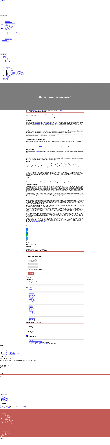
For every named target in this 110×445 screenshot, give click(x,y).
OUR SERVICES (6, 24)
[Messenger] (55, 238)
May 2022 (30, 308)
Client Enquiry (8, 39)
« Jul (27, 335)
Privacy (5, 407)
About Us (7, 20)
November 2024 (32, 291)
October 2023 (31, 299)
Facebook (37, 151)
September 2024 (32, 294)
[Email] (55, 240)
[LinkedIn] (55, 233)
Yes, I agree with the (35, 269)
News (30, 282)
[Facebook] (55, 229)
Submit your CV (8, 29)
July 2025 (30, 289)
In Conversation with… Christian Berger (36, 341)
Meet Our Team (8, 22)
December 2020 (31, 314)
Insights (3, 401)
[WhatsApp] (55, 235)
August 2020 (31, 319)
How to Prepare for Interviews (14, 32)
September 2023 (32, 300)
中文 (3, 42)
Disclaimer (10, 407)
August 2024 (31, 295)
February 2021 (31, 312)
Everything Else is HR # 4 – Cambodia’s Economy (38, 340)
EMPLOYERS (5, 37)
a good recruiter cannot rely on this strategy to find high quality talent (45, 123)
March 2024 (31, 298)
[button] (0, 408)
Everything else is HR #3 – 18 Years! (35, 342)
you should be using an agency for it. (38, 221)
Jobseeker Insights (32, 281)
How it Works (8, 38)
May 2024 (30, 296)
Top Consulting (8, 27)
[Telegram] (55, 237)
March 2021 (31, 311)
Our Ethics (7, 21)
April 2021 (31, 310)
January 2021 (31, 313)
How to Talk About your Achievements (16, 33)
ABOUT (4, 57)
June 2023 (30, 303)
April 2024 (31, 297)
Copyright (2, 407)
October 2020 (31, 317)
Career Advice (8, 30)
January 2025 (31, 290)
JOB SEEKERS (6, 28)
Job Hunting (10, 31)
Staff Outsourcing (9, 26)
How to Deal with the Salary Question (16, 35)
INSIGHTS (4, 40)
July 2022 (30, 307)
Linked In (40, 146)
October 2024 (31, 293)
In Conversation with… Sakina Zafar (35, 338)
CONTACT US (5, 41)
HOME (4, 17)
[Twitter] (55, 231)
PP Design (25, 406)
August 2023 (31, 301)
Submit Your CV (5, 399)
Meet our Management (10, 23)
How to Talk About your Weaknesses (15, 34)
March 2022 (31, 309)
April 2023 (31, 306)
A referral (28, 163)
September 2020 (32, 318)
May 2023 (30, 305)
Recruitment (7, 25)
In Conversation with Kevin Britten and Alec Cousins (38, 343)
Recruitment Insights (39, 110)
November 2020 (32, 315)
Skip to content (2, 0)
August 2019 (31, 320)
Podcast (30, 283)
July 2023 (30, 302)
